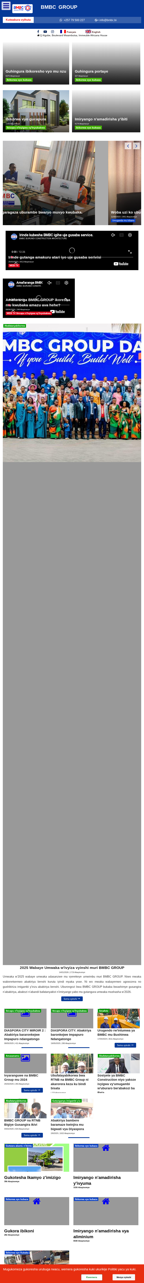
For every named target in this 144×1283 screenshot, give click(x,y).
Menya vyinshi (124, 1277)
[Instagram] (52, 31)
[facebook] (38, 31)
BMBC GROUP (59, 7)
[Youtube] (45, 31)
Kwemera (91, 1277)
